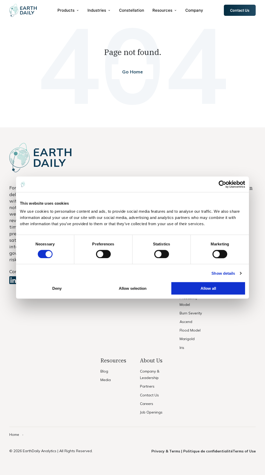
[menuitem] (68, 10)
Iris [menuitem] (182, 347)
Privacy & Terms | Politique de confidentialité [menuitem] (192, 451)
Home (14, 434)
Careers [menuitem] (146, 403)
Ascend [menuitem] (186, 321)
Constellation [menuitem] (131, 10)
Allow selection (132, 288)
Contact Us (239, 10)
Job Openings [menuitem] (151, 412)
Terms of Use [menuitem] (244, 451)
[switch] (103, 254)
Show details (223, 273)
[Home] (23, 10)
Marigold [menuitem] (187, 338)
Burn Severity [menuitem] (191, 313)
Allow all (208, 288)
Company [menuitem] (194, 10)
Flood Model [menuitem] (190, 330)
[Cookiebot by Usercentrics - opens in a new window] (222, 184)
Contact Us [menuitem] (149, 395)
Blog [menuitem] (104, 371)
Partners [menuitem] (147, 386)
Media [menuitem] (105, 379)
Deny (57, 288)
